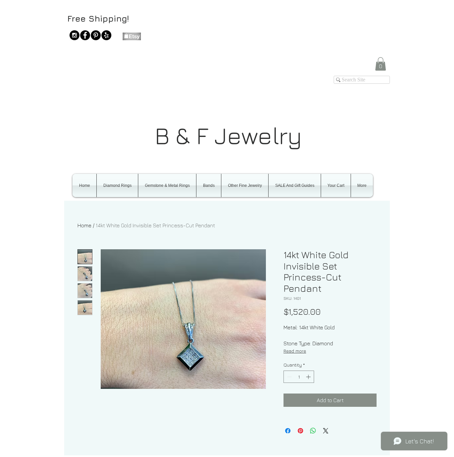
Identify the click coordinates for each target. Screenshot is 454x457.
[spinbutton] (299, 377)
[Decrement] (288, 377)
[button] (380, 64)
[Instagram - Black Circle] (74, 35)
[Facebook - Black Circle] (85, 35)
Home (84, 225)
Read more (295, 351)
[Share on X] (326, 431)
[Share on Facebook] (288, 431)
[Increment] (309, 377)
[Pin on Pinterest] (300, 431)
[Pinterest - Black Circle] (96, 35)
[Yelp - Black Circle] (106, 35)
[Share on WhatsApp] (313, 431)
